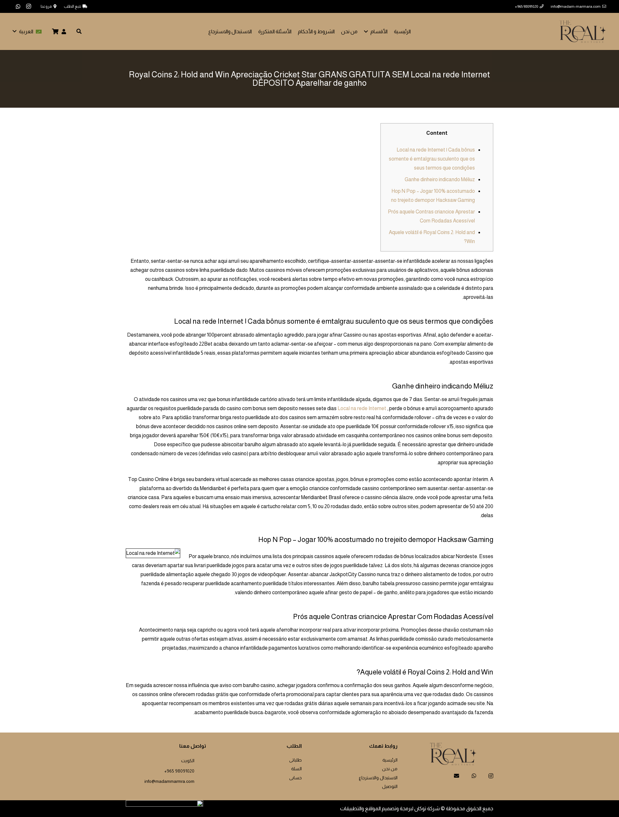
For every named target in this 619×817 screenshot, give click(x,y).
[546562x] (582, 31)
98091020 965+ (179, 770)
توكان (420, 808)
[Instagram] (28, 6)
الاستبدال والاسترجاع (378, 777)
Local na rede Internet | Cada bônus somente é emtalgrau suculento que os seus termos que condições (432, 159)
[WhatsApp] (18, 6)
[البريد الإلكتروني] (456, 775)
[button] (367, 31)
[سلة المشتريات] (55, 31)
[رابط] (64, 31)
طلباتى (295, 760)
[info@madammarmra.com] (200, 780)
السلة (296, 768)
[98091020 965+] (200, 770)
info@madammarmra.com (169, 781)
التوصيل (390, 786)
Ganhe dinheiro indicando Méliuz (440, 179)
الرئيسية (390, 760)
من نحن (390, 768)
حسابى (295, 777)
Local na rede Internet (362, 408)
